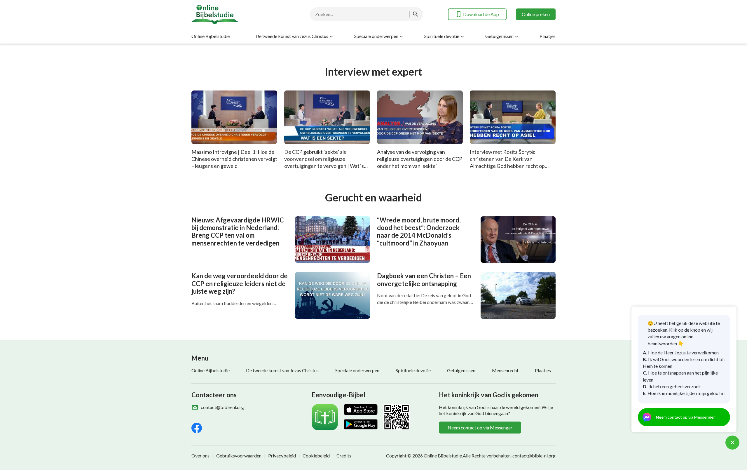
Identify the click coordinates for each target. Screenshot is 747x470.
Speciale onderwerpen (376, 36)
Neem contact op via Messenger (480, 427)
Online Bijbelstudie (210, 36)
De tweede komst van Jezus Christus (292, 36)
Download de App (481, 14)
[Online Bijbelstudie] (238, 14)
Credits (343, 455)
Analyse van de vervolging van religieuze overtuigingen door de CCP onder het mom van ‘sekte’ (419, 159)
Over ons (200, 455)
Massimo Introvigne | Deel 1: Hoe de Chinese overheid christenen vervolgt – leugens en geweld (234, 159)
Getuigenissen (499, 36)
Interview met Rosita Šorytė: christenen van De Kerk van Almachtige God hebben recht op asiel (507, 162)
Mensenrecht (505, 370)
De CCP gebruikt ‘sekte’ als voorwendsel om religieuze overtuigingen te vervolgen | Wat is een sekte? (324, 162)
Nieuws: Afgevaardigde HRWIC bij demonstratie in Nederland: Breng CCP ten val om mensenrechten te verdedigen (237, 231)
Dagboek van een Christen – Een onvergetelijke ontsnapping (424, 279)
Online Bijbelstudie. (443, 455)
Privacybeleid (282, 455)
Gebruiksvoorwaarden (238, 455)
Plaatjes (548, 36)
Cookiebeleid (316, 455)
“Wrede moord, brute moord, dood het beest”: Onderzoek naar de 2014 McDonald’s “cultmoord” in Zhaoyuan (419, 231)
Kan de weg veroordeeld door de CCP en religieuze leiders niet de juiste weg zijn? (239, 283)
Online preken (536, 14)
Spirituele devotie (441, 36)
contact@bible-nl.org (222, 407)
